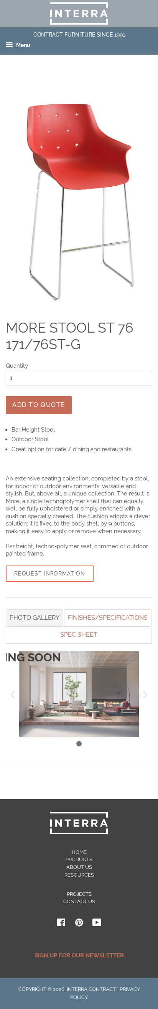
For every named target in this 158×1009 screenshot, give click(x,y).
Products (79, 859)
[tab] (34, 617)
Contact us (79, 901)
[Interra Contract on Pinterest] (79, 924)
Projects (79, 894)
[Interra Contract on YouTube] (96, 924)
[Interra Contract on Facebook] (61, 924)
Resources (79, 875)
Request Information (49, 574)
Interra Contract (91, 989)
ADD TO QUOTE (38, 404)
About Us (79, 867)
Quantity (17, 365)
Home (79, 852)
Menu (22, 45)
